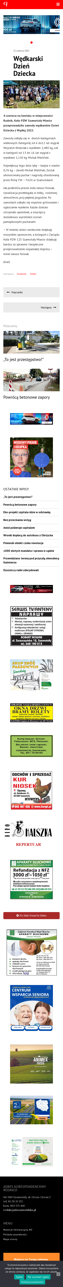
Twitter (33, 274)
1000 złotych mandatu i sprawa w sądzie (28, 551)
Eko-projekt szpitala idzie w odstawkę (27, 512)
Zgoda (19, 1277)
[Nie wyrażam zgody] (58, 1274)
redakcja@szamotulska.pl (19, 1210)
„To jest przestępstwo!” (18, 497)
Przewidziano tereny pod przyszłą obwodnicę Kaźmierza (31, 560)
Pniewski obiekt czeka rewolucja (23, 543)
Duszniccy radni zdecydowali (21, 570)
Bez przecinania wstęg (17, 520)
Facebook (21, 274)
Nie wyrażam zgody (38, 1277)
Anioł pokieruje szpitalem (19, 528)
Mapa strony (10, 1239)
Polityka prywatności (15, 1234)
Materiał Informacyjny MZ (17, 1229)
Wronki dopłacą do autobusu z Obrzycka (28, 535)
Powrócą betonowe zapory (19, 504)
